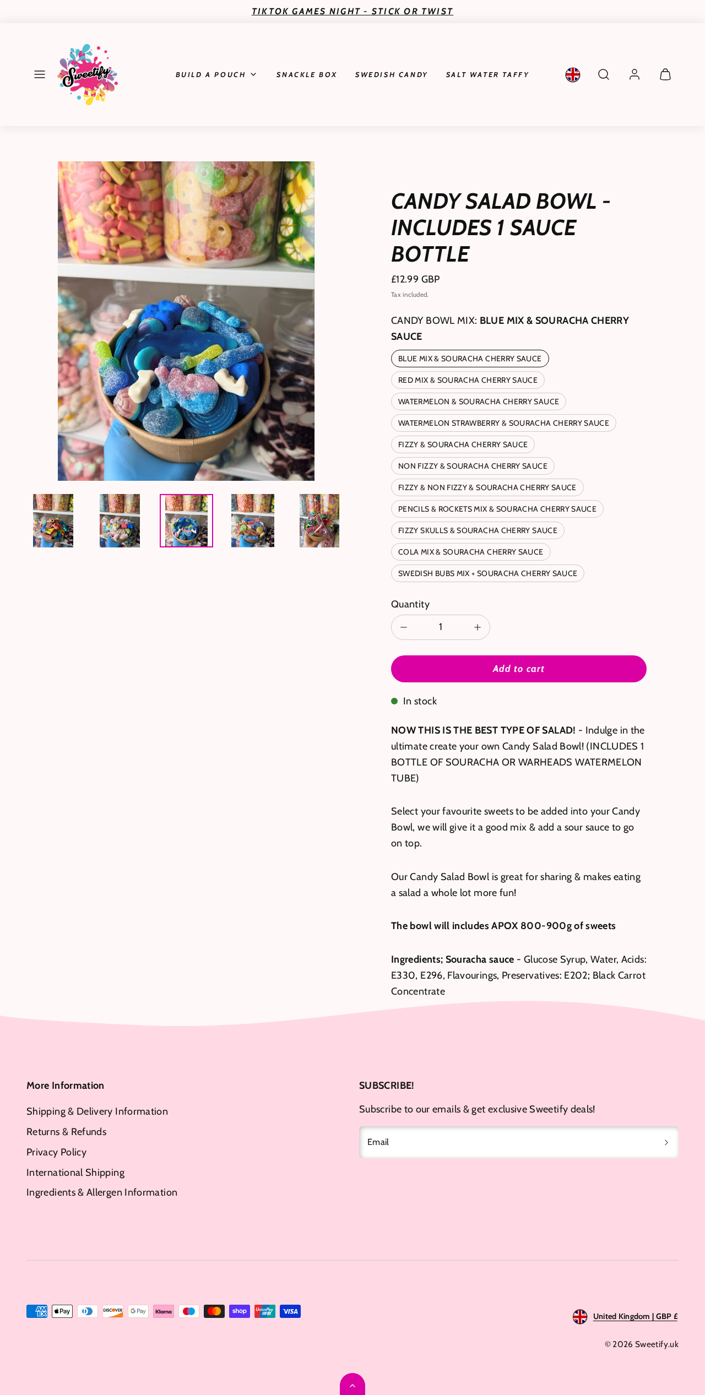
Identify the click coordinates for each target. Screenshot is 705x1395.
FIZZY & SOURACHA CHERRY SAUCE (463, 444)
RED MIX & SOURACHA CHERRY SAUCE (468, 380)
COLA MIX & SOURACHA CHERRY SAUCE (471, 552)
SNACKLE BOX (307, 74)
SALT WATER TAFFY (488, 74)
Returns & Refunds (66, 1132)
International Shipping (75, 1172)
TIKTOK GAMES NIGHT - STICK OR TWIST (352, 11)
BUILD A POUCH (211, 74)
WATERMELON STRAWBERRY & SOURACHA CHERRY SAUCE (503, 423)
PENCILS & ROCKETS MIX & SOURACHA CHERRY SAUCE (497, 509)
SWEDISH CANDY (392, 74)
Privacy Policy (56, 1152)
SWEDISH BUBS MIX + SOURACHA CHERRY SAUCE (487, 573)
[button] (39, 74)
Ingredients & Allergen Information (101, 1192)
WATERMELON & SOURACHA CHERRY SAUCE (478, 401)
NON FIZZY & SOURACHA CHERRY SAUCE (472, 466)
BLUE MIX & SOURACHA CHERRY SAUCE (470, 358)
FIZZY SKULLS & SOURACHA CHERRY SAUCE (477, 530)
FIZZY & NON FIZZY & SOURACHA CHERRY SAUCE (487, 487)
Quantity (410, 604)
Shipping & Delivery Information (97, 1111)
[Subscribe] (666, 1142)
